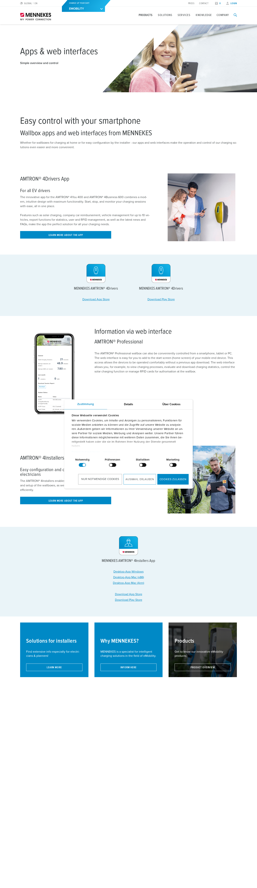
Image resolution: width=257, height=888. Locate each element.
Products (145, 15)
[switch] (112, 465)
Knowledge (204, 15)
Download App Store (96, 299)
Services (184, 15)
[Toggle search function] (235, 15)
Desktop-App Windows (128, 571)
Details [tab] (128, 404)
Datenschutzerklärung (85, 452)
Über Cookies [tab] (171, 404)
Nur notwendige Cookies (100, 479)
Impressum (110, 452)
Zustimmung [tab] (85, 404)
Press (191, 3)
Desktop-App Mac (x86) (128, 577)
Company (223, 15)
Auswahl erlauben (139, 479)
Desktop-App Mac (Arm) (128, 582)
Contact (203, 3)
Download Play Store (161, 299)
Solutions (165, 15)
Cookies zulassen (173, 479)
